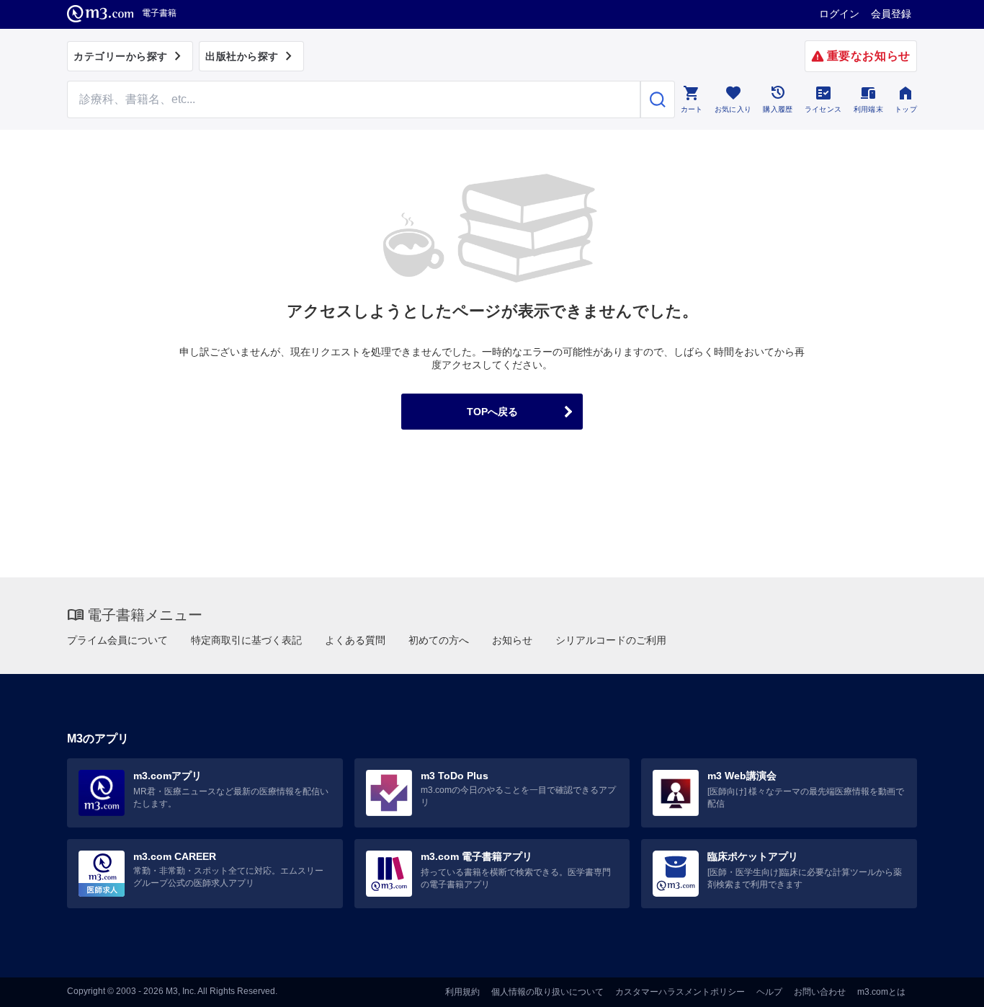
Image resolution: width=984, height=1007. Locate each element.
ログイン (839, 13)
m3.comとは (881, 992)
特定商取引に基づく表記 (246, 640)
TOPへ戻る (492, 411)
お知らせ (512, 640)
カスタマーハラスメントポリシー (680, 992)
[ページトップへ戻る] (943, 983)
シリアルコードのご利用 (610, 640)
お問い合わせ (820, 992)
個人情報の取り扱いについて (547, 992)
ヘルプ (769, 992)
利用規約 (462, 992)
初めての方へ (438, 640)
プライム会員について (117, 640)
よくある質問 (355, 640)
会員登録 (891, 13)
